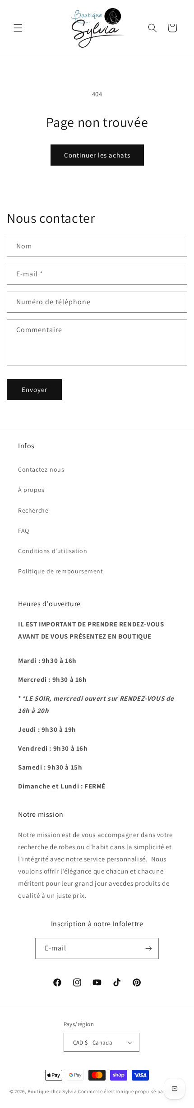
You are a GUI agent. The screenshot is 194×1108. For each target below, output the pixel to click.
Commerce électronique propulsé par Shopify (131, 1091)
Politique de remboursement (60, 571)
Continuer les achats (97, 155)
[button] (18, 28)
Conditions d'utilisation (52, 551)
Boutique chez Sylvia (53, 1091)
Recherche (33, 510)
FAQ (23, 531)
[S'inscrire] (148, 948)
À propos (31, 490)
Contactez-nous (41, 469)
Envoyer (34, 389)
